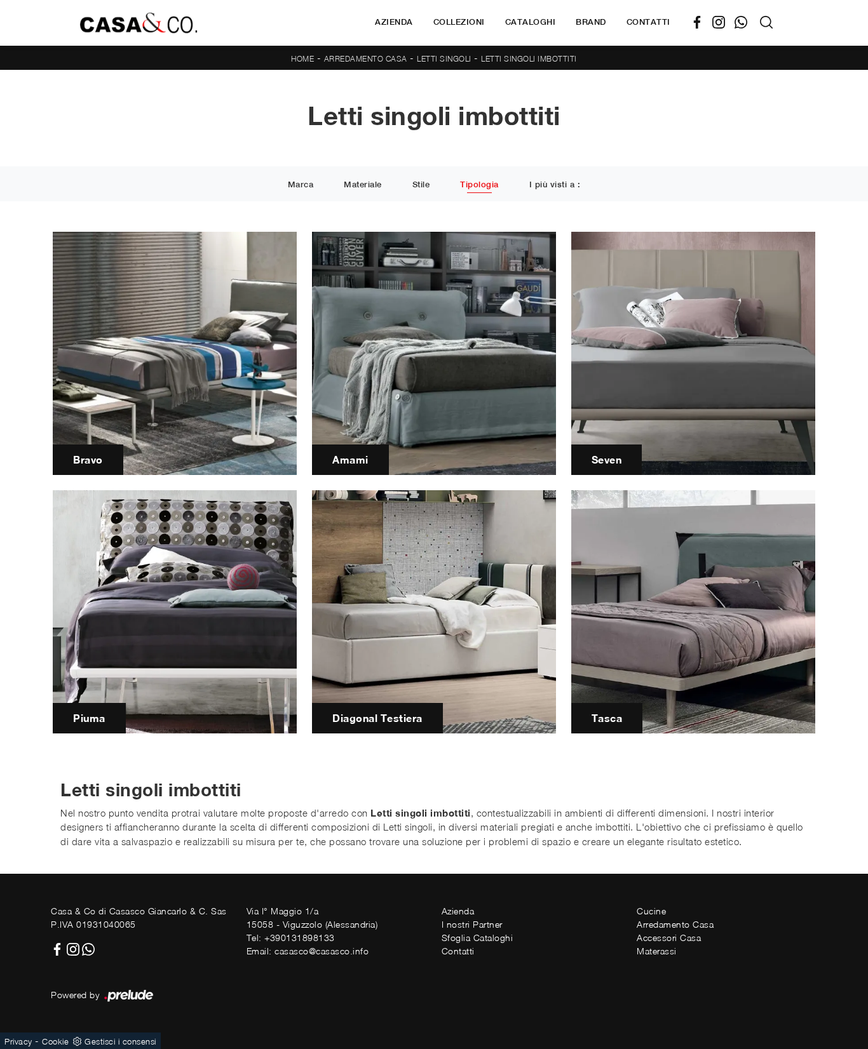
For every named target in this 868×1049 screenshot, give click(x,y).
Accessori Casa (669, 937)
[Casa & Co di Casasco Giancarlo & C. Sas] (138, 22)
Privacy (18, 1041)
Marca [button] (301, 184)
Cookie (55, 1041)
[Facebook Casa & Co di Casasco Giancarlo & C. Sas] (702, 22)
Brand (591, 22)
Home (302, 58)
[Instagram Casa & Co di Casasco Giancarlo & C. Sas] (723, 22)
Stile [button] (421, 184)
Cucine (651, 910)
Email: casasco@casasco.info (308, 950)
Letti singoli (444, 58)
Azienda (394, 22)
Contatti (648, 22)
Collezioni (459, 22)
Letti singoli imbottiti (529, 58)
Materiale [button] (363, 184)
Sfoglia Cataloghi (477, 937)
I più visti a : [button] (555, 184)
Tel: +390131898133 (291, 937)
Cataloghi (530, 22)
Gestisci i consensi (120, 1041)
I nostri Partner (472, 924)
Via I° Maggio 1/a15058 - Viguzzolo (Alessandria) (312, 917)
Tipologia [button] (479, 184)
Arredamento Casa (365, 58)
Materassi (657, 950)
